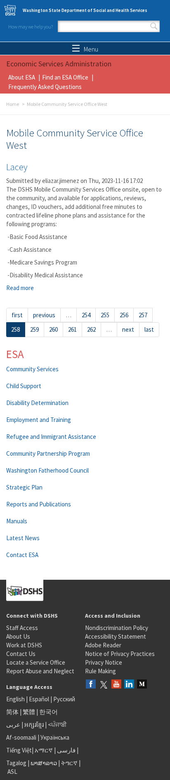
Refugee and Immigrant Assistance (51, 436)
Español (39, 699)
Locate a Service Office (35, 662)
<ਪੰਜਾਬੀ (57, 724)
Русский (64, 699)
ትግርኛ (69, 763)
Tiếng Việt (19, 750)
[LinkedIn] (129, 684)
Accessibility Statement (115, 636)
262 (91, 329)
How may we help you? (30, 26)
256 (124, 315)
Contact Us (20, 654)
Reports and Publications (38, 504)
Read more (20, 288)
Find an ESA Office (65, 77)
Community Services (32, 369)
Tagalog (16, 763)
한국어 (48, 712)
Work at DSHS (24, 645)
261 (72, 329)
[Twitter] (103, 684)
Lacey (17, 167)
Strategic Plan (24, 487)
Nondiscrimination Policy (116, 628)
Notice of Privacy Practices (120, 654)
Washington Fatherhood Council (47, 470)
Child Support (23, 386)
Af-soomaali (21, 737)
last (149, 329)
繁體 (29, 712)
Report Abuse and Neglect (40, 671)
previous (44, 315)
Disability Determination (37, 403)
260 (53, 329)
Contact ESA (22, 555)
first (17, 315)
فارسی (66, 750)
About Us (18, 636)
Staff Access (22, 628)
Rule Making (100, 671)
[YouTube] (116, 684)
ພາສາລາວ (44, 763)
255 (105, 315)
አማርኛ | (45, 750)
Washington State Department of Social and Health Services (85, 10)
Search (154, 26)
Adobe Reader (103, 645)
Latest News (23, 538)
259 (34, 329)
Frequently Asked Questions (45, 87)
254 (86, 315)
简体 (12, 712)
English (16, 699)
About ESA (21, 77)
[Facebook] (91, 684)
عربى (13, 724)
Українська (54, 737)
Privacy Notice (103, 662)
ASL (12, 771)
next (128, 329)
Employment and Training (38, 420)
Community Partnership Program (48, 453)
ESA (15, 354)
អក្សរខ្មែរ (34, 724)
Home (12, 104)
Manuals (16, 521)
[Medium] (142, 684)
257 (143, 315)
